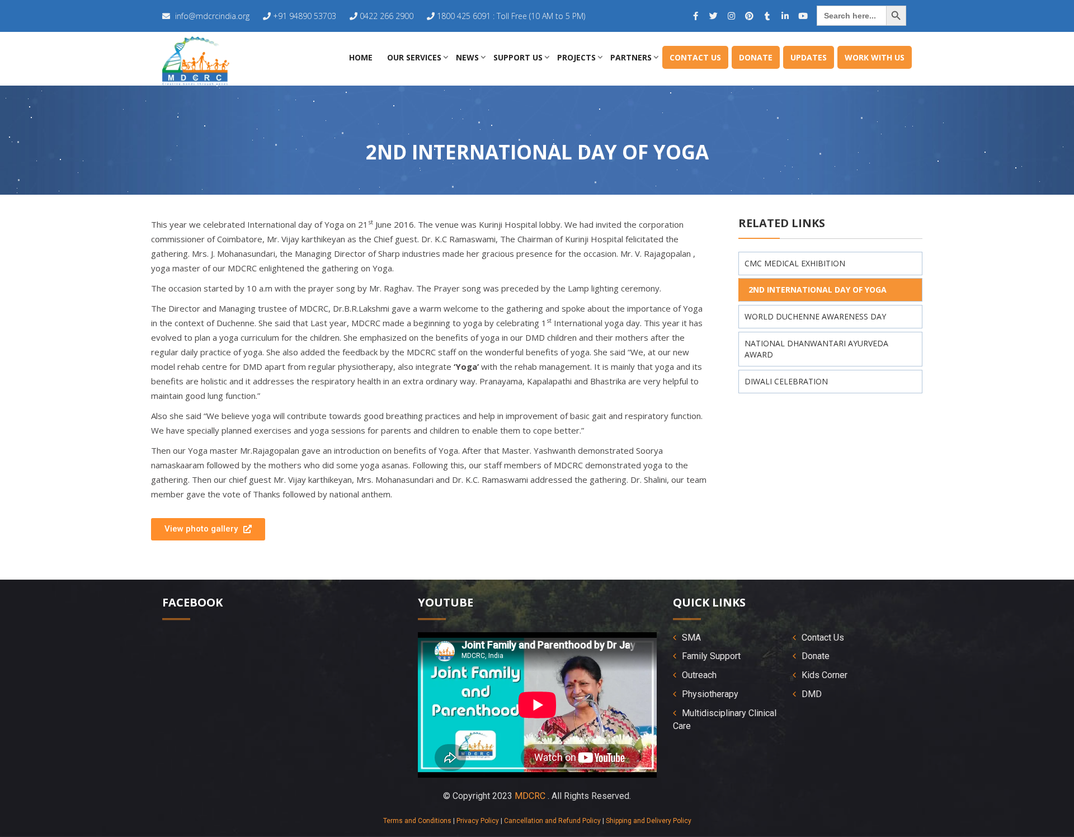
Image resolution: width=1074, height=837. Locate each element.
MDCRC (530, 796)
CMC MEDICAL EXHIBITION (795, 263)
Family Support (711, 656)
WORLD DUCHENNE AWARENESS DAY (815, 316)
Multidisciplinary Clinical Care (724, 719)
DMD (812, 694)
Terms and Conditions (417, 821)
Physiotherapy (710, 694)
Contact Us (695, 57)
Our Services (414, 57)
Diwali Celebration (786, 381)
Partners (631, 57)
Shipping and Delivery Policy (648, 821)
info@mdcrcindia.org (212, 16)
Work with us (875, 57)
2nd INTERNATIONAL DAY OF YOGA (817, 289)
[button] (208, 529)
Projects (576, 57)
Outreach (699, 675)
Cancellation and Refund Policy (552, 821)
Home (361, 57)
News (467, 57)
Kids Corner (824, 675)
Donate (755, 57)
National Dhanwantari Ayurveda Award (816, 349)
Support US (518, 57)
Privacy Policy (477, 821)
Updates (808, 57)
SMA (691, 637)
